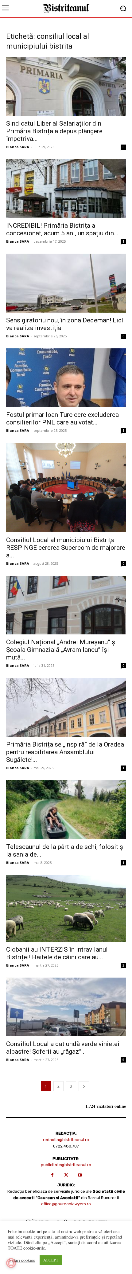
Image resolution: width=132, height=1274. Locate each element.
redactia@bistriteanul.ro (66, 1139)
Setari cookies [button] (22, 1260)
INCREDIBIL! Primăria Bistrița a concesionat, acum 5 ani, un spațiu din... (62, 229)
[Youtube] (80, 1175)
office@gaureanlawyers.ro (66, 1204)
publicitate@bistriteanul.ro (66, 1164)
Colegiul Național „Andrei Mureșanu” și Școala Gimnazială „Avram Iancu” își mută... (61, 649)
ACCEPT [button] (50, 1260)
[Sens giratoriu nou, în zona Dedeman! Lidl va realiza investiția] (66, 283)
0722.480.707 (66, 1146)
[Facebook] (52, 1175)
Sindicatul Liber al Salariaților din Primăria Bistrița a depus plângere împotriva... (54, 131)
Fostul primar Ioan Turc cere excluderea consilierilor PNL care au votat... (62, 418)
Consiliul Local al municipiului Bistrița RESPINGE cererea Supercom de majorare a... (65, 547)
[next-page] (84, 1086)
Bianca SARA (17, 147)
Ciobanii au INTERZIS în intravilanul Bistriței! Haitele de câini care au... (57, 953)
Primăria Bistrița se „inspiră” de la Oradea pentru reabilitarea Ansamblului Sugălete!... (65, 752)
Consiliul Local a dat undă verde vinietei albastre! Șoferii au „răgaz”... (62, 1047)
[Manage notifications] (11, 1263)
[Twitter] (66, 1175)
